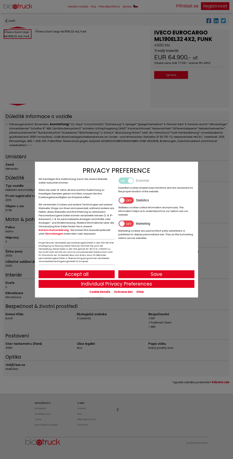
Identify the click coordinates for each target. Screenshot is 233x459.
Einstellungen (54, 233)
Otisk (140, 292)
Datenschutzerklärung (54, 230)
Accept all (76, 274)
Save (156, 274)
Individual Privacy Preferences (116, 283)
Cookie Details (99, 292)
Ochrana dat (123, 292)
